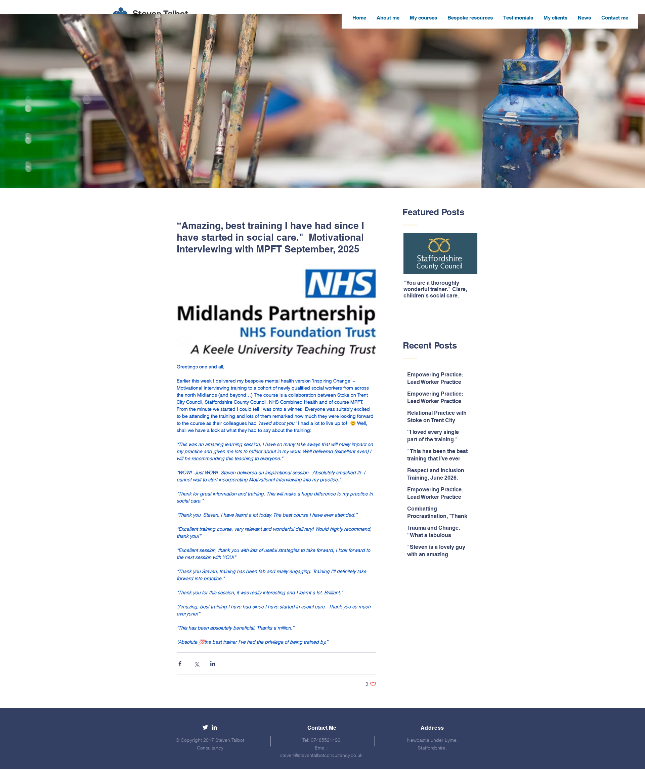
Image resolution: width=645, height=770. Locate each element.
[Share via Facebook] (180, 663)
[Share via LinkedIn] (213, 663)
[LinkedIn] (214, 727)
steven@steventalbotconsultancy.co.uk (321, 755)
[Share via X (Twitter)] (196, 663)
